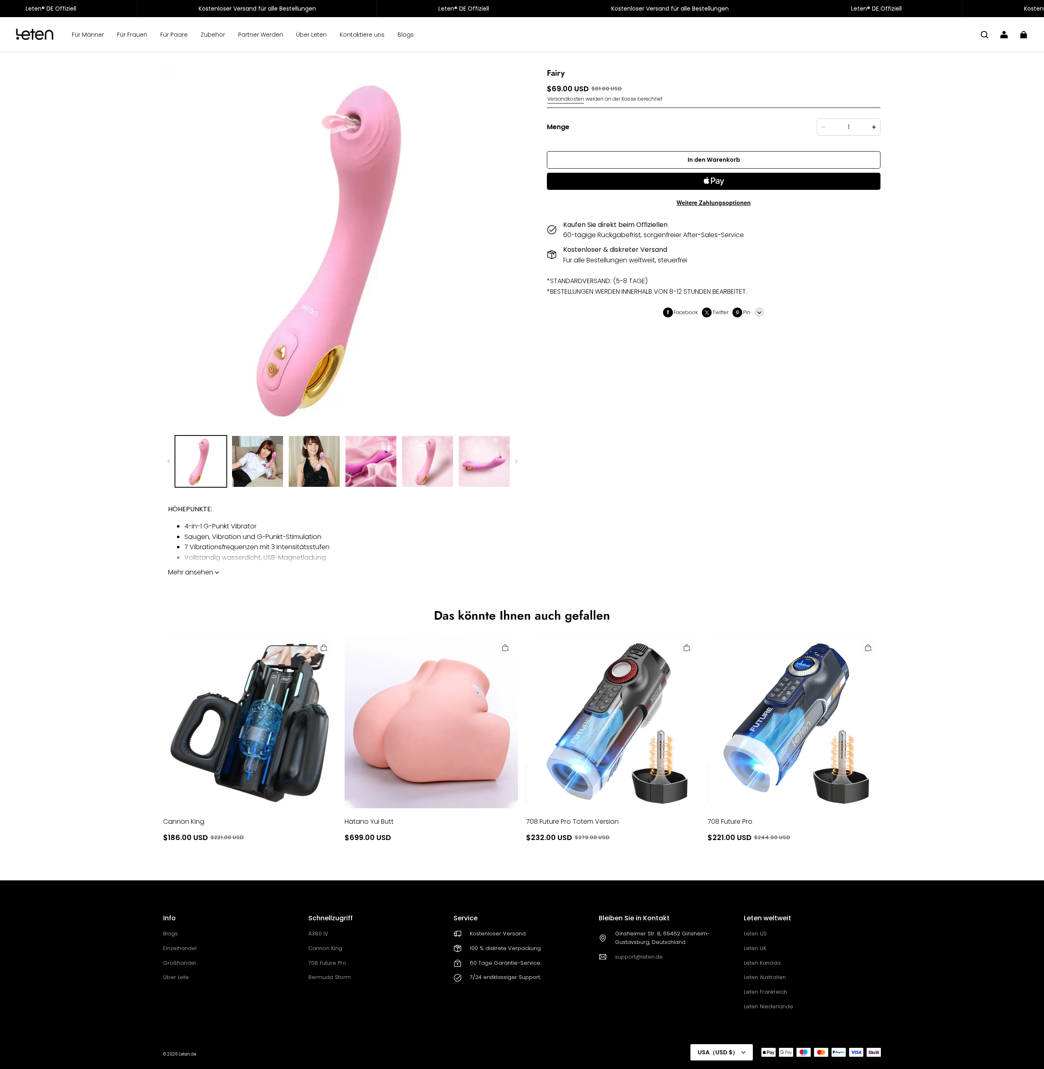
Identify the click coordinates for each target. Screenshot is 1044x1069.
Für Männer (88, 35)
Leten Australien (765, 977)
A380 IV (318, 933)
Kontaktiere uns (362, 35)
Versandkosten (565, 98)
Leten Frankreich (765, 992)
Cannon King (325, 948)
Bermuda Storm (329, 977)
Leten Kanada (762, 963)
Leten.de (187, 1054)
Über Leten (311, 35)
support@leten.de (639, 957)
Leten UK (755, 948)
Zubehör (213, 35)
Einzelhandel (180, 948)
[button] (984, 34)
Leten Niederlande (768, 1006)
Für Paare (174, 35)
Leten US (755, 933)
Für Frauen (132, 35)
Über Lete (176, 977)
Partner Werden (260, 35)
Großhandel (179, 963)
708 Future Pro (327, 963)
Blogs (406, 35)
